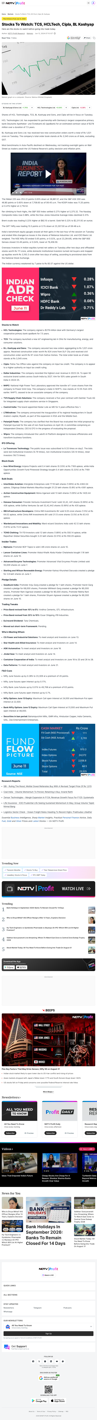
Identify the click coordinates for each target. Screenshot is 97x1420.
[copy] (94, 38)
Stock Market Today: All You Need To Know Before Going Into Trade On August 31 (84, 1243)
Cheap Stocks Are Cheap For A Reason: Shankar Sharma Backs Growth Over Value (56, 1178)
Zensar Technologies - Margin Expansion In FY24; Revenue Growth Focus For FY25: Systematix (49, 797)
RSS (67, 1411)
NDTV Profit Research (16, 33)
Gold (9, 821)
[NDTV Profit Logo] (48, 1268)
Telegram (37, 1308)
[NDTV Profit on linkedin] (50, 1361)
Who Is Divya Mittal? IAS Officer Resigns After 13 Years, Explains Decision (12, 1214)
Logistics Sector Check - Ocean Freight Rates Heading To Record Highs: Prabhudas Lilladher (48, 812)
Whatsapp (8, 1311)
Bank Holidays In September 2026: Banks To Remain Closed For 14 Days (45, 1235)
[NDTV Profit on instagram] (45, 1361)
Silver (18, 821)
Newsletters (9, 1308)
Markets (30, 33)
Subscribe (10, 1133)
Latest (36, 821)
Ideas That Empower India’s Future (17, 1175)
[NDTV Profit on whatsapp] (62, 1361)
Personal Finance (71, 817)
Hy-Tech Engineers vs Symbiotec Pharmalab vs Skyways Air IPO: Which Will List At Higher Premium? (12, 1240)
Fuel (4, 821)
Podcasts (68, 1308)
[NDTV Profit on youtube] (56, 1361)
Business (15, 817)
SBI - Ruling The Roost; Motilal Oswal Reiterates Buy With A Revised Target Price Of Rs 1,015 (48, 786)
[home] (15, 2)
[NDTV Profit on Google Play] (39, 1400)
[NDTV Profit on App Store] (58, 1400)
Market (41, 817)
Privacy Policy (51, 1411)
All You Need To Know (14, 1124)
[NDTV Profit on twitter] (39, 1361)
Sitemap (60, 1411)
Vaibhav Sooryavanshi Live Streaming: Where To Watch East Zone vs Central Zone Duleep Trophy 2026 (84, 1216)
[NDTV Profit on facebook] (33, 1361)
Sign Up (48, 1334)
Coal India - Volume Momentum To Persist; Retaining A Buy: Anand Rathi (38, 792)
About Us (31, 1411)
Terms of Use (41, 1411)
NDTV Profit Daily (52, 1124)
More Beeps (48, 1092)
